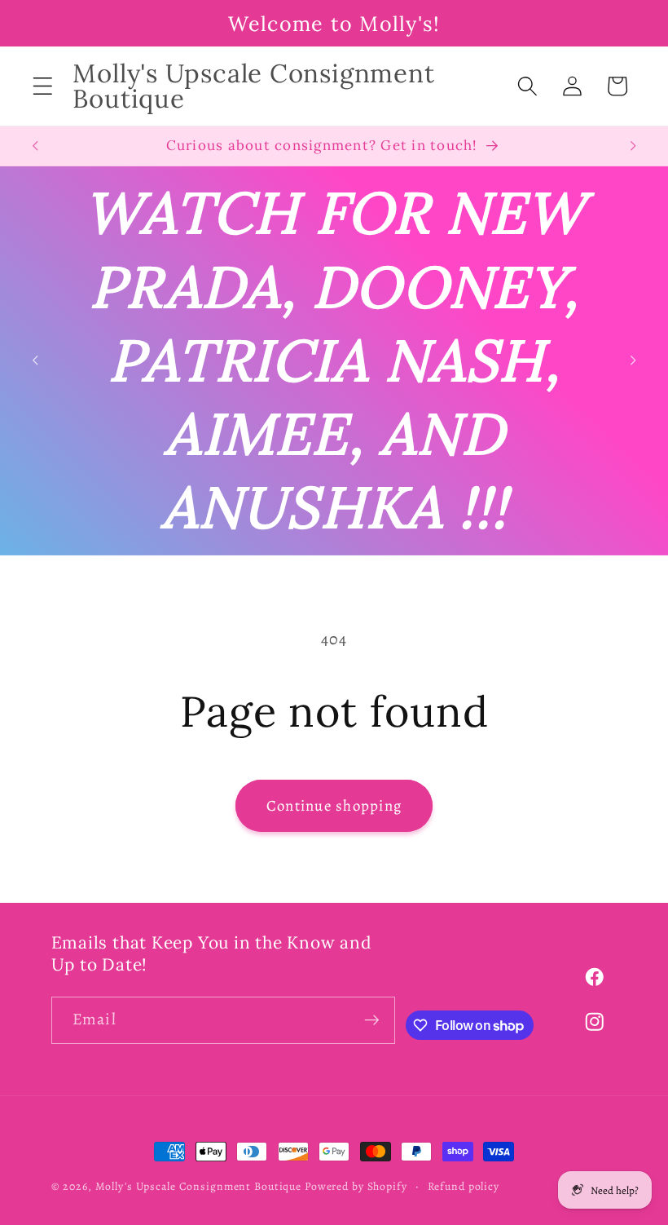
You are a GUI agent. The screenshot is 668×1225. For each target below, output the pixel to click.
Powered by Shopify (356, 1186)
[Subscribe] (371, 1020)
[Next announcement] (633, 146)
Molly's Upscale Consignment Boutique (198, 1186)
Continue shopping (334, 805)
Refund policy (463, 1186)
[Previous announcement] (35, 146)
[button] (42, 86)
